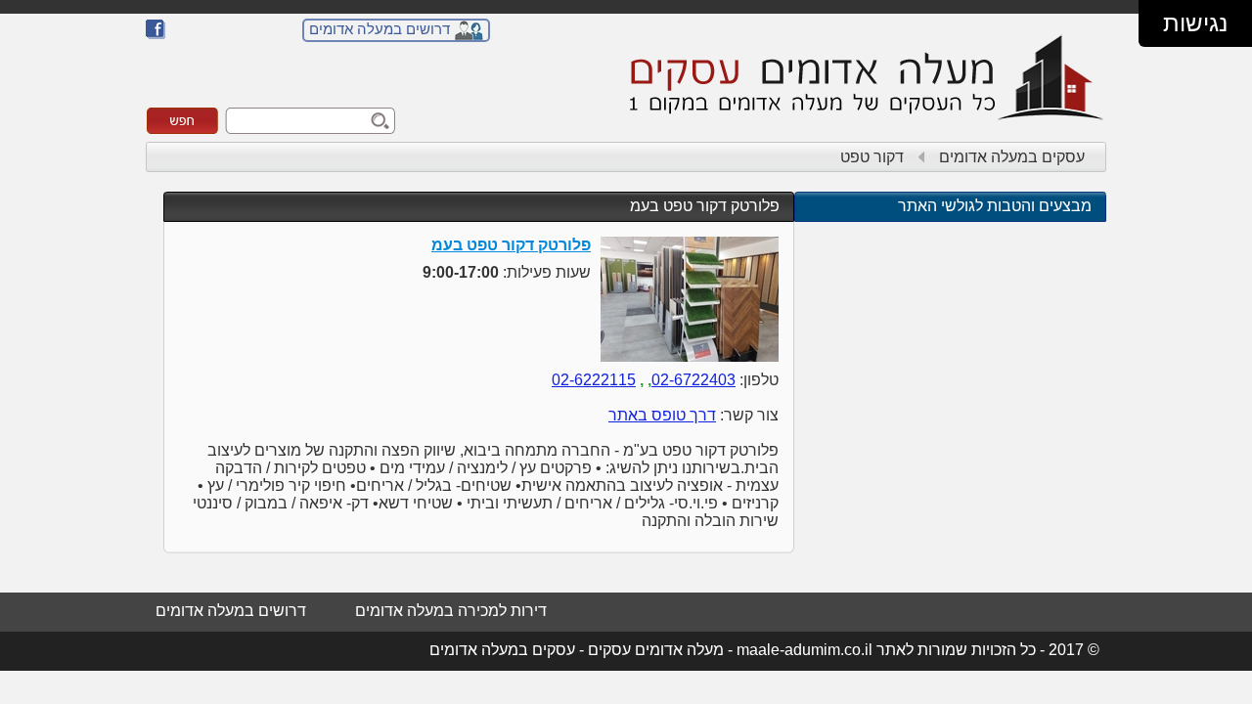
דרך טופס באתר (662, 415)
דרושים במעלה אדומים (379, 29)
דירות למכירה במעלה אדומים (451, 610)
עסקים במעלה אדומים (1012, 157)
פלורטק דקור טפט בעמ (705, 206)
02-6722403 (693, 380)
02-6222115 (594, 380)
